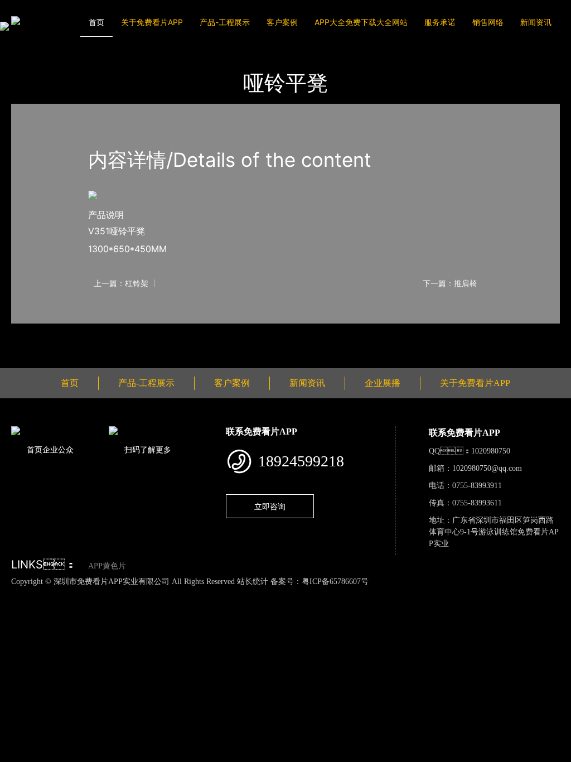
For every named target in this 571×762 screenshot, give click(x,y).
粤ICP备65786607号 (335, 581)
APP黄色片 (107, 566)
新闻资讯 (535, 22)
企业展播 (382, 383)
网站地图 (16, 593)
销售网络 (488, 22)
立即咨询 (270, 506)
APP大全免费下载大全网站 (361, 22)
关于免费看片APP (152, 22)
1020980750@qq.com (487, 468)
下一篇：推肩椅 (450, 283)
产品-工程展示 (225, 22)
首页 (96, 22)
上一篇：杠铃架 (121, 283)
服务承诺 (440, 22)
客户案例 (282, 22)
